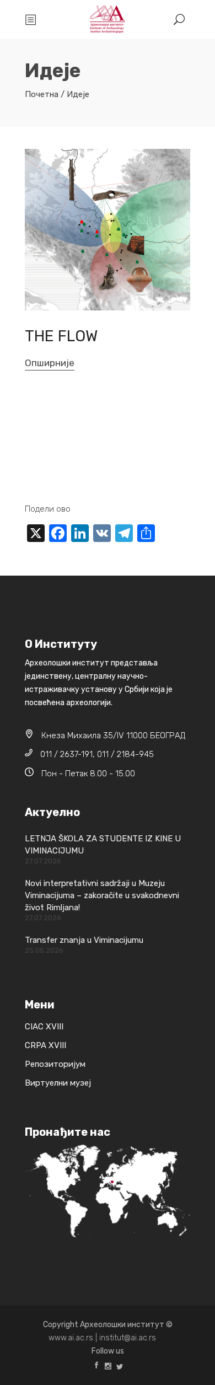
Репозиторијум (55, 1064)
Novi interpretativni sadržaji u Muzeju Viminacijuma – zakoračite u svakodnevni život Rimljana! (102, 895)
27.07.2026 (43, 861)
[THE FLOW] (107, 229)
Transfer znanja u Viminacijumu (84, 940)
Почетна (41, 94)
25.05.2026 (44, 950)
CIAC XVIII (44, 1027)
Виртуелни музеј (58, 1083)
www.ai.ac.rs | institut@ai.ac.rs (102, 1338)
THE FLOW (61, 336)
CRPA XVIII (45, 1045)
